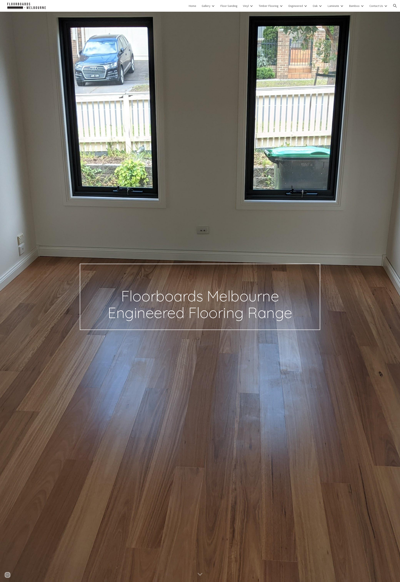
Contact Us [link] (376, 6)
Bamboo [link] (354, 6)
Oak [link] (315, 6)
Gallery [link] (206, 6)
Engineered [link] (295, 6)
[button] (395, 6)
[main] (200, 297)
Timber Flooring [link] (269, 6)
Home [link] (192, 6)
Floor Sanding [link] (229, 6)
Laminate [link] (333, 6)
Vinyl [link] (246, 6)
